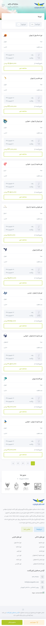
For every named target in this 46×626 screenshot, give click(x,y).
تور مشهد (41, 542)
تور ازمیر (19, 551)
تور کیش (41, 547)
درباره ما (39, 529)
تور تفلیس (18, 564)
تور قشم (41, 551)
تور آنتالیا (18, 547)
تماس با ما (27, 529)
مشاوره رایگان (12, 622)
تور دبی (19, 555)
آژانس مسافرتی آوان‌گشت (12, 613)
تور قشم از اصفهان (38, 564)
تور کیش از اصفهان (38, 559)
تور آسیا (35, 24)
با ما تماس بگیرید (12, 5)
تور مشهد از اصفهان (38, 555)
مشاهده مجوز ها (24, 479)
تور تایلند (18, 559)
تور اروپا (22, 24)
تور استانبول (17, 542)
